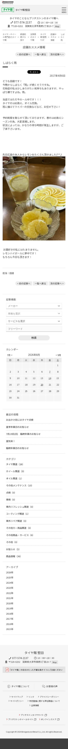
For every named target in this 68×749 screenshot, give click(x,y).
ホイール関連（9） (15, 471)
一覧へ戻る (40, 54)
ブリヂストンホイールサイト (20, 719)
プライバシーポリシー (49, 696)
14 (50, 378)
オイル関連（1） (14, 478)
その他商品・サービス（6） (20, 535)
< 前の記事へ (23, 54)
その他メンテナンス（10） (19, 485)
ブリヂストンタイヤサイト (32, 714)
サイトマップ (17, 696)
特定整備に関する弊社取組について (44, 700)
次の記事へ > (57, 54)
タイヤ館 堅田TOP (43, 37)
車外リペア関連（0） (17, 521)
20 (42, 384)
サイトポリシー (17, 700)
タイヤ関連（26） (15, 464)
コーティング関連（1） (18, 513)
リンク (31, 696)
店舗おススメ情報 (53, 37)
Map (57, 26)
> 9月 (58, 355)
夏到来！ (10, 441)
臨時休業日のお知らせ (17, 448)
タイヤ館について (20, 686)
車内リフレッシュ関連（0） (20, 506)
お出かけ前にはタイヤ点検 (19, 419)
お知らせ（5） (13, 549)
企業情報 (35, 705)
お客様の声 (52, 686)
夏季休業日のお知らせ (17, 427)
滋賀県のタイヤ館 (33, 37)
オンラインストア (48, 719)
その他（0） (12, 542)
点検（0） (11, 492)
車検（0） (11, 499)
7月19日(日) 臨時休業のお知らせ (23, 434)
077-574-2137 (23, 22)
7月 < (9, 355)
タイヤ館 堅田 (22, 10)
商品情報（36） (14, 556)
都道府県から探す (23, 37)
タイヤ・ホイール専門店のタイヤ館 (9, 37)
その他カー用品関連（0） (19, 528)
